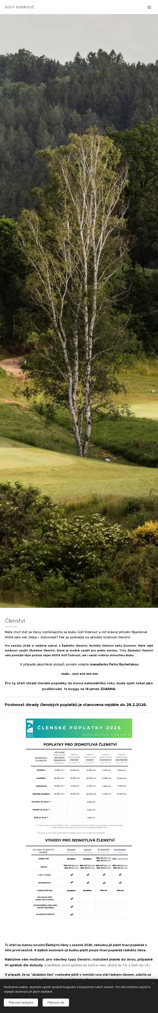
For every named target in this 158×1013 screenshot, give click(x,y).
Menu (149, 7)
